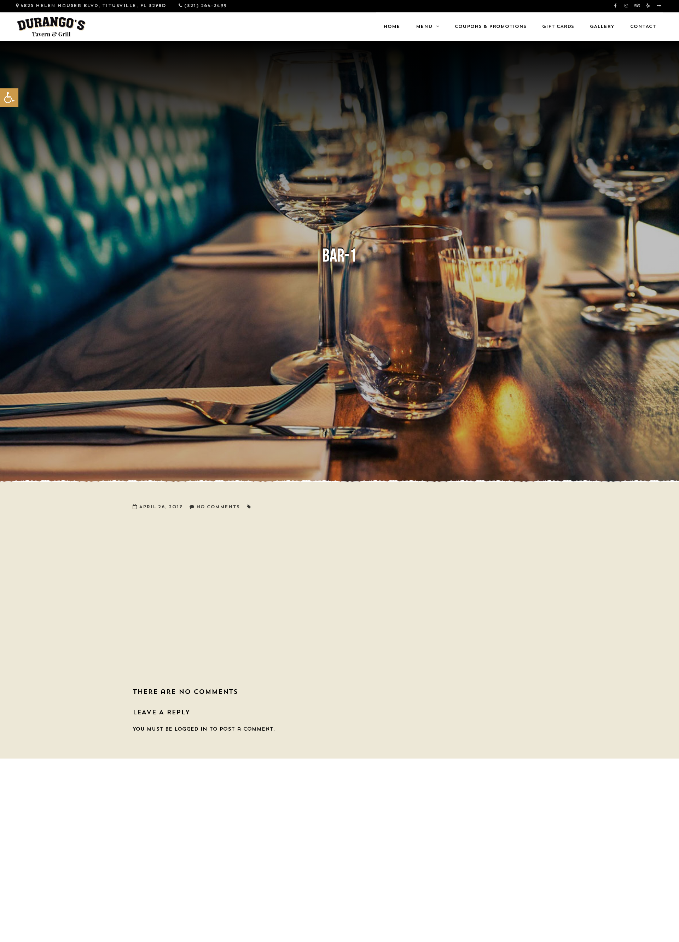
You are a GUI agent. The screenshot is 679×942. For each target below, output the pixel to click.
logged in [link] (190, 729)
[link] (9, 97)
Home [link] (391, 26)
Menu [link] (424, 26)
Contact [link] (643, 26)
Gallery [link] (602, 26)
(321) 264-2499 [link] (205, 6)
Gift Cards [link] (558, 26)
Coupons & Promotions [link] (490, 26)
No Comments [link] (218, 507)
